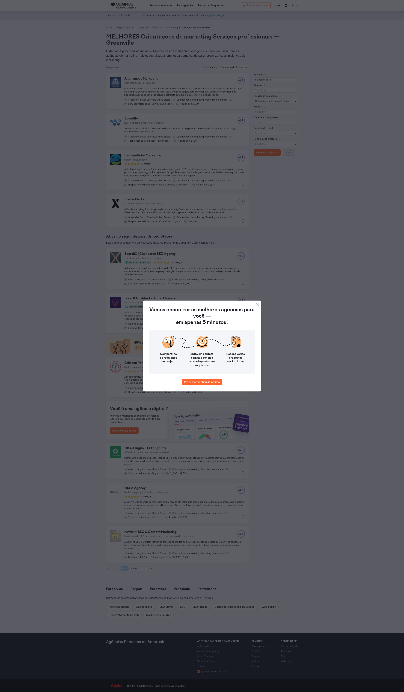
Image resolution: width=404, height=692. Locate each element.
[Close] (257, 304)
